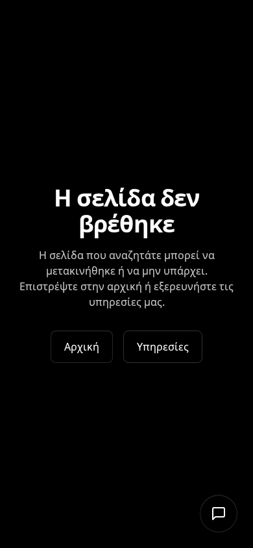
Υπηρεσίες (163, 347)
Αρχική (81, 347)
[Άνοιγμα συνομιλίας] (218, 513)
